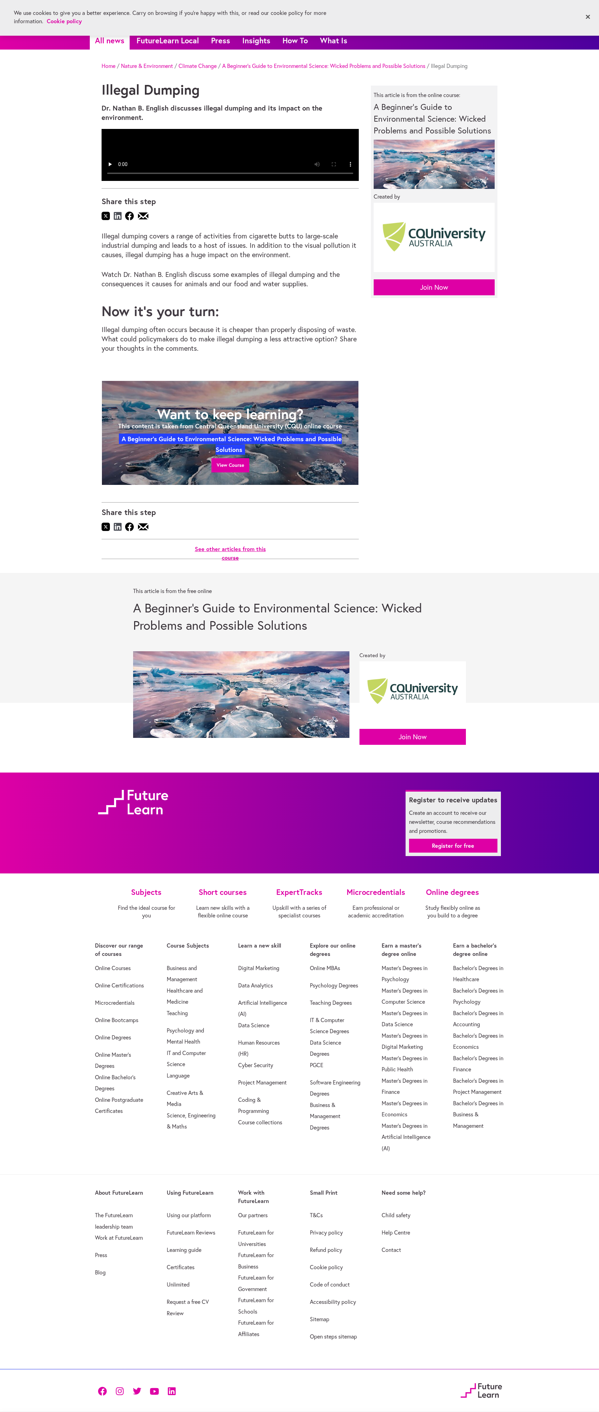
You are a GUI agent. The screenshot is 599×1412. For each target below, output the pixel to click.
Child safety (396, 1215)
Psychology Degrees (334, 985)
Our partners (253, 1215)
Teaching (177, 1013)
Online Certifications (119, 985)
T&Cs (316, 1215)
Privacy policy (326, 1232)
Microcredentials (114, 1002)
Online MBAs (325, 968)
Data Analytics (255, 985)
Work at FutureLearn (119, 1237)
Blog (100, 1272)
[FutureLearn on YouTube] (154, 1390)
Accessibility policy (333, 1301)
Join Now (434, 287)
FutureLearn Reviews (191, 1232)
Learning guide (184, 1249)
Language (178, 1075)
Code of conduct (330, 1284)
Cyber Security (255, 1065)
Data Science (253, 1025)
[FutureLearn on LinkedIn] (171, 1390)
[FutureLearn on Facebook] (104, 1390)
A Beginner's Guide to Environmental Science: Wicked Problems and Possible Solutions (323, 65)
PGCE (316, 1065)
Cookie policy (326, 1267)
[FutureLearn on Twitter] (137, 1390)
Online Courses (113, 968)
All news (109, 40)
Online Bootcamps (116, 1020)
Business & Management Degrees (325, 1116)
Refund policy (326, 1249)
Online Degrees (113, 1037)
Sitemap (319, 1319)
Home (108, 65)
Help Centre (396, 1232)
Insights (256, 40)
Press (220, 40)
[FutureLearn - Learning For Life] (481, 1389)
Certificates (180, 1267)
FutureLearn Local (168, 40)
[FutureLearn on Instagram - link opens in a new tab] (119, 1390)
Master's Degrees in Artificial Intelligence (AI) (406, 1137)
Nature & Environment (147, 65)
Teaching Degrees (331, 1002)
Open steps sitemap (333, 1336)
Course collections (260, 1122)
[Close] (588, 17)
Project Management (262, 1082)
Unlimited (178, 1284)
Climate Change (198, 65)
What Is (333, 40)
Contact (391, 1249)
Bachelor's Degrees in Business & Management (478, 1114)
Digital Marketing (258, 968)
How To (295, 40)
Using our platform (189, 1215)
